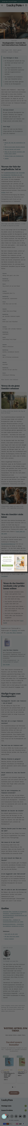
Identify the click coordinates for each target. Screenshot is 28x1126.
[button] (4, 1116)
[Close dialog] (1, 555)
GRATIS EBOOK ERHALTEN (7, 565)
